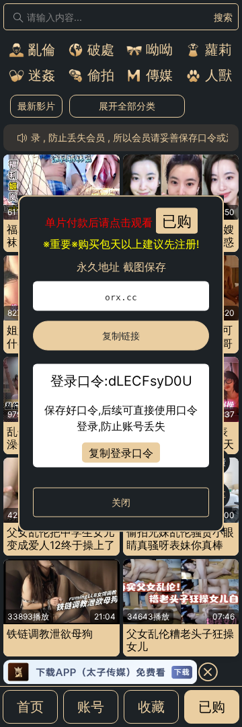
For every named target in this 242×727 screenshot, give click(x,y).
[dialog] (121, 364)
